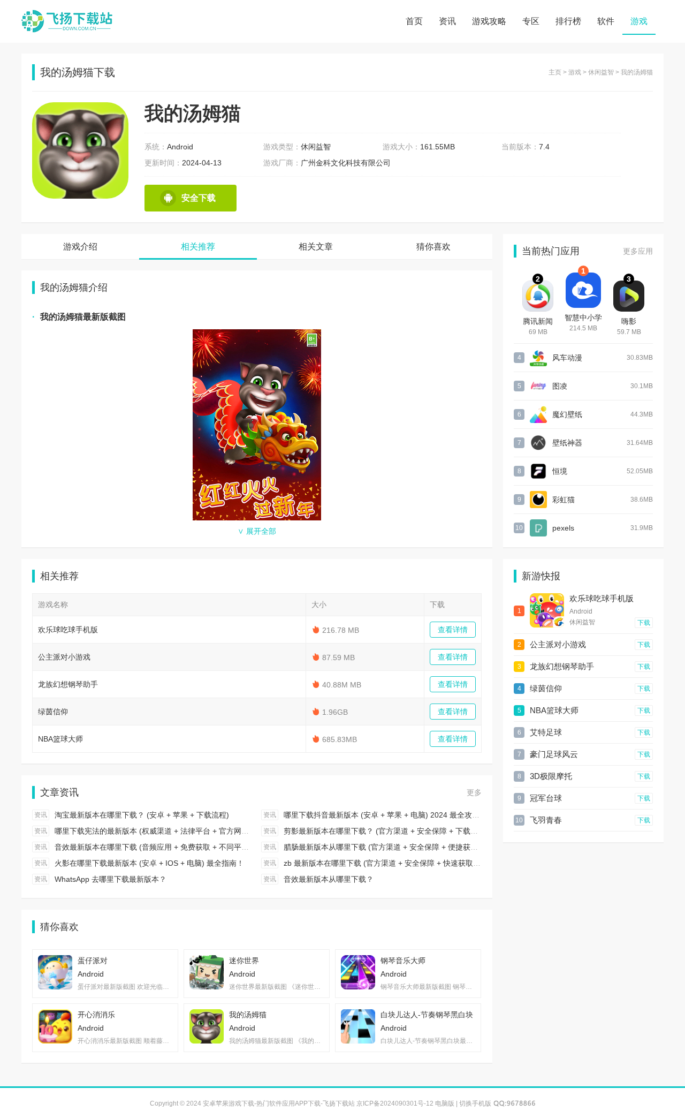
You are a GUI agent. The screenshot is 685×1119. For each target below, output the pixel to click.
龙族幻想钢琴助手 (68, 684)
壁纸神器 (567, 442)
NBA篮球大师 (60, 739)
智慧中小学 (583, 317)
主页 (555, 72)
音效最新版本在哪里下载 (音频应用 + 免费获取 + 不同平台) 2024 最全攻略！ (182, 847)
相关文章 (316, 246)
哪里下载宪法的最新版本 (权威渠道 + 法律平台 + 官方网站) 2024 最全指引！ (182, 831)
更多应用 (638, 251)
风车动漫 (567, 357)
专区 (530, 21)
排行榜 (568, 21)
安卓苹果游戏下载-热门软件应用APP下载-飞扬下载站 (66, 21)
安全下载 (198, 197)
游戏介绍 (80, 246)
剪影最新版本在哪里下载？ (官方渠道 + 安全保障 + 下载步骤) (386, 831)
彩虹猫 (563, 499)
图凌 (559, 386)
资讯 (447, 21)
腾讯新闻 (538, 321)
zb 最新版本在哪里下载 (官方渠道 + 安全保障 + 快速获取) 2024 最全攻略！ (409, 863)
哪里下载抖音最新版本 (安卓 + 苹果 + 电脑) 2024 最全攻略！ (385, 815)
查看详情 (453, 629)
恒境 (559, 471)
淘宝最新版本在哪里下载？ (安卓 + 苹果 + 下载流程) (142, 815)
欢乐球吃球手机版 (68, 629)
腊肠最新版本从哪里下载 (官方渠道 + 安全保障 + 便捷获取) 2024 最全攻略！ (411, 847)
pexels (563, 528)
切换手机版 (475, 1103)
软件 (605, 21)
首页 (414, 21)
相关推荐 (198, 246)
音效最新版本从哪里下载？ (329, 879)
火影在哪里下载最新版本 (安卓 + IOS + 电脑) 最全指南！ (149, 863)
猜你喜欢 (433, 246)
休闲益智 (601, 72)
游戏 (639, 21)
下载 (643, 622)
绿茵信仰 (53, 711)
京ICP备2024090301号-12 (394, 1103)
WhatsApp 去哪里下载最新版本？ (110, 879)
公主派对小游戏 (64, 657)
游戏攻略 (489, 21)
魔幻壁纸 (567, 414)
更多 (474, 792)
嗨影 (628, 321)
